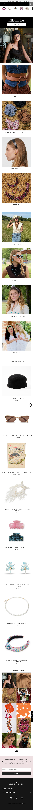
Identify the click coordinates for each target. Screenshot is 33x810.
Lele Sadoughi (13, 803)
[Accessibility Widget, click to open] (30, 405)
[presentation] (1, 40)
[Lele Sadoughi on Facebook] (14, 798)
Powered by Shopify (22, 803)
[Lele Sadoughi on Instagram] (11, 798)
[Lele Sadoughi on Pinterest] (17, 798)
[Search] (27, 4)
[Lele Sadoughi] (16, 4)
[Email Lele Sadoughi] (22, 798)
